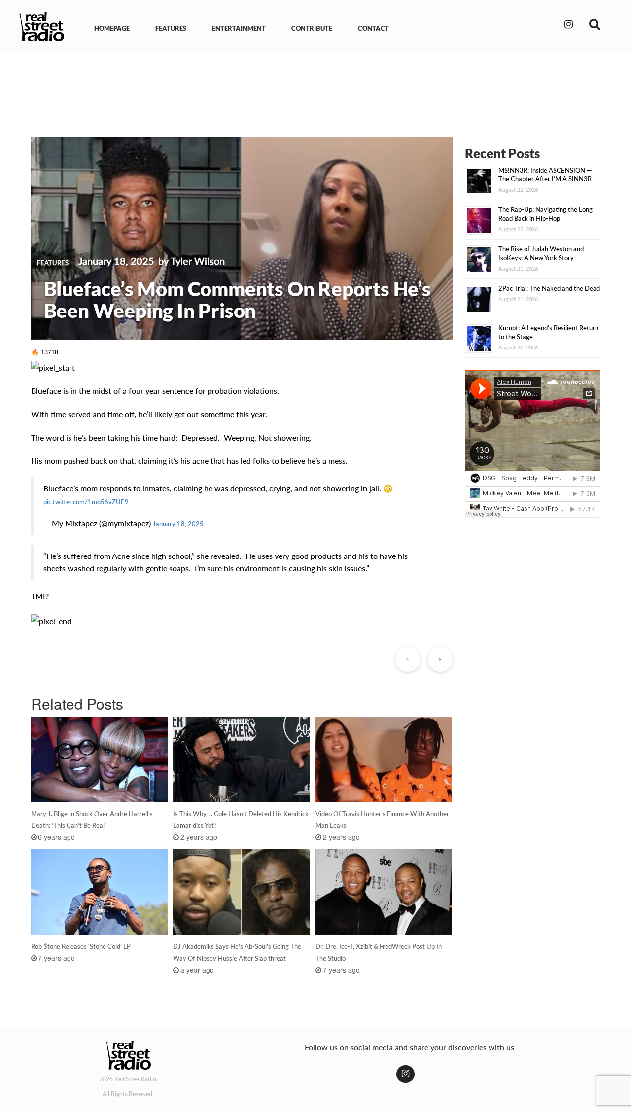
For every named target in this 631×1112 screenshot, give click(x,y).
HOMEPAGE (112, 28)
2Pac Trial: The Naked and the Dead (549, 288)
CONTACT (373, 28)
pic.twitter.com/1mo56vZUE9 (86, 502)
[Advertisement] (315, 88)
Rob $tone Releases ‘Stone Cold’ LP (81, 946)
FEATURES (170, 28)
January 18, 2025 (178, 524)
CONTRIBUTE (311, 28)
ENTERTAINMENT (239, 28)
